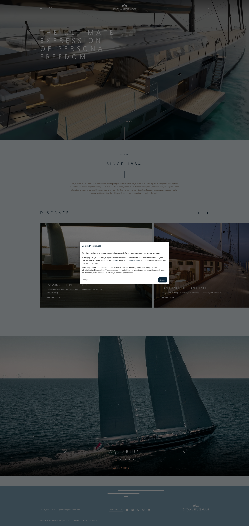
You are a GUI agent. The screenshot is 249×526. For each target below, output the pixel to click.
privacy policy (134, 260)
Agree (162, 280)
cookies (115, 260)
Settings (85, 280)
